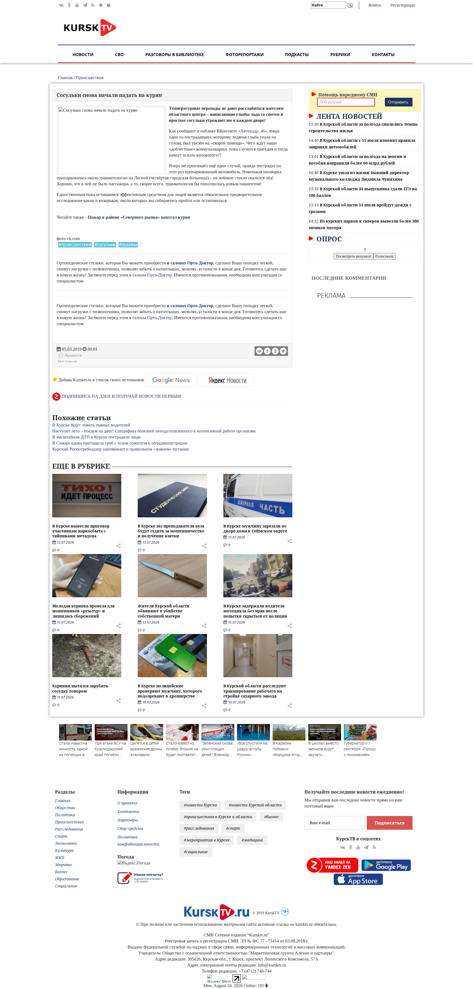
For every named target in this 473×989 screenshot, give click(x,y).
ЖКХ (59, 857)
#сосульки (105, 245)
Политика (65, 814)
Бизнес (61, 871)
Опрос (328, 238)
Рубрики (340, 54)
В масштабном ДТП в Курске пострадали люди (96, 437)
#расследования (199, 828)
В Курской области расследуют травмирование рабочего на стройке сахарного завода (254, 690)
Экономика (66, 843)
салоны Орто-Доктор (152, 275)
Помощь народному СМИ (347, 95)
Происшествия (89, 77)
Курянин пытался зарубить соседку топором (80, 688)
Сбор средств (130, 828)
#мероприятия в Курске (207, 840)
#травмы (128, 245)
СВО (119, 54)
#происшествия (75, 245)
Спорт (61, 836)
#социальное (196, 851)
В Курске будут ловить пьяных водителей (91, 425)
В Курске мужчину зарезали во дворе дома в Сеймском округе (255, 528)
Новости (83, 54)
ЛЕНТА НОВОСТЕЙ (348, 116)
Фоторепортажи (245, 54)
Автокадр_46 (252, 131)
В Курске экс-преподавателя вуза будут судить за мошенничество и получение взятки (171, 530)
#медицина (252, 840)
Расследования (69, 829)
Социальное (66, 886)
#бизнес (271, 816)
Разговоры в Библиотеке (174, 54)
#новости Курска (200, 805)
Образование (67, 878)
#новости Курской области (255, 805)
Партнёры (127, 820)
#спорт (233, 828)
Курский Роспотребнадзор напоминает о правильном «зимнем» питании (120, 449)
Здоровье (63, 864)
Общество (65, 807)
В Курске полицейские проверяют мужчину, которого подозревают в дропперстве (170, 690)
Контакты (383, 54)
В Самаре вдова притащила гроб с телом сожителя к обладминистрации (120, 443)
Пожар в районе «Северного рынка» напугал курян (139, 217)
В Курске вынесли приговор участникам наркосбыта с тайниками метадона (80, 530)
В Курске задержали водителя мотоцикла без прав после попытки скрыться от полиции (255, 610)
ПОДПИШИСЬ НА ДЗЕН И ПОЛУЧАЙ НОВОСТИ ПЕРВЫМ (120, 396)
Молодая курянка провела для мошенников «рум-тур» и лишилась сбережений (83, 610)
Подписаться (390, 823)
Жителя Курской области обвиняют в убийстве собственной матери (163, 610)
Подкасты (297, 54)
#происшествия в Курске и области (218, 816)
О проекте (127, 803)
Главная (65, 77)
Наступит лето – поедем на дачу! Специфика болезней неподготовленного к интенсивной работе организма (154, 431)
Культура (64, 850)
